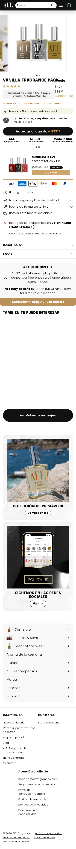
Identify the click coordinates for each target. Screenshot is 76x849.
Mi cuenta (9, 763)
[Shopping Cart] (69, 5)
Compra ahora (38, 513)
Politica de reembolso (33, 799)
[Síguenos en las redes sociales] (38, 557)
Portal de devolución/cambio (31, 792)
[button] (12, 86)
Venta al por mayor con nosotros (19, 730)
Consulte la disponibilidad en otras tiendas (35, 233)
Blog (6, 743)
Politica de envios (44, 837)
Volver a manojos (40, 415)
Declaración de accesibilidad (28, 812)
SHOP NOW (51, 172)
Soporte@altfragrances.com (38, 779)
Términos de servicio (16, 841)
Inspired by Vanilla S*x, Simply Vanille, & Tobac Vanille (29, 95)
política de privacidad (33, 804)
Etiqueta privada (14, 737)
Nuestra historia (14, 722)
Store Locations (48, 722)
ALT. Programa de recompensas (15, 750)
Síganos (38, 603)
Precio (60, 80)
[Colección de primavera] (38, 470)
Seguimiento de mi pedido (36, 784)
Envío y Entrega (13, 758)
